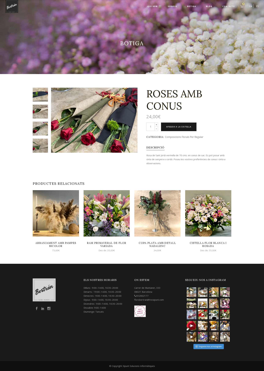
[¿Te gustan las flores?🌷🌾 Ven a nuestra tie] (202, 337)
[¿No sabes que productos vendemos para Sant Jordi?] (202, 314)
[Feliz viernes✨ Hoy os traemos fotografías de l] (202, 292)
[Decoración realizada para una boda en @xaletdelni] (225, 292)
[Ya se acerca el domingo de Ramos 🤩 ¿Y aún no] (225, 325)
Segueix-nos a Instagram (210, 346)
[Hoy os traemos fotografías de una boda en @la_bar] (225, 303)
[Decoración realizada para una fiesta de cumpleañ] (214, 292)
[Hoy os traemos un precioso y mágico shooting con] (202, 325)
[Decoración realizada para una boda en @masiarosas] (191, 292)
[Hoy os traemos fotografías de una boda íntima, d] (225, 337)
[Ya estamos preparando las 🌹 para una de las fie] (225, 314)
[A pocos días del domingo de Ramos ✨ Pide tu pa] (214, 325)
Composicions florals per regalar (184, 137)
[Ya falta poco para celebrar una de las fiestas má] (191, 325)
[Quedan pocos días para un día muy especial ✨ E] (202, 303)
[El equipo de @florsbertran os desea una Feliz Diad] (191, 314)
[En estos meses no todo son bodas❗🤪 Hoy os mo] (214, 303)
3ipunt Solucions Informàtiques (139, 365)
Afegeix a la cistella (178, 126)
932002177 (142, 295)
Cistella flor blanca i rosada (208, 244)
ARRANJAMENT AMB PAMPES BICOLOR (55, 244)
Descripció (155, 147)
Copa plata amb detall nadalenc (157, 244)
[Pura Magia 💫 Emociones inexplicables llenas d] (191, 303)
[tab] (155, 147)
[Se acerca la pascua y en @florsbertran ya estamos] (191, 337)
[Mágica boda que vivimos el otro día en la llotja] (214, 337)
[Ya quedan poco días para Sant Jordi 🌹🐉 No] (214, 314)
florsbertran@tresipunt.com (149, 299)
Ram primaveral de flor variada (106, 244)
